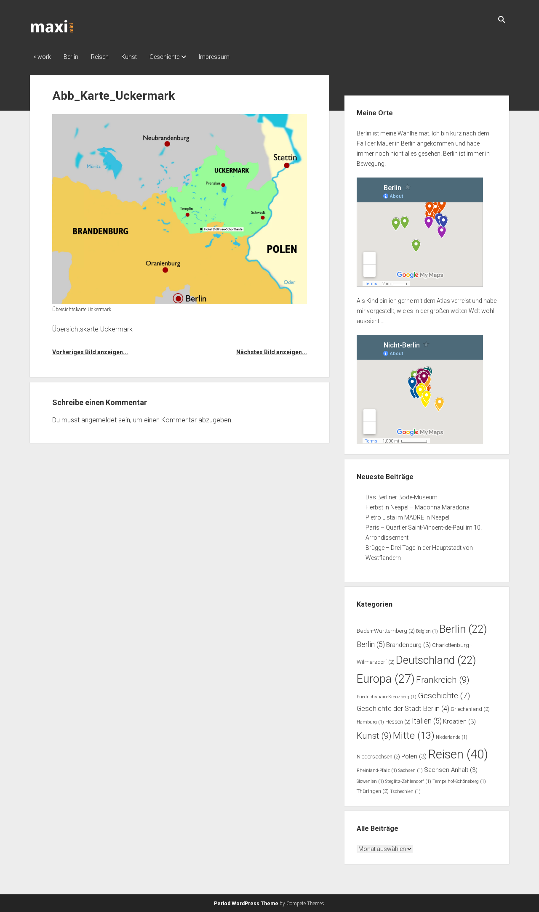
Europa (386, 679)
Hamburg (370, 722)
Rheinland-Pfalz (377, 770)
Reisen (100, 56)
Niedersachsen (378, 756)
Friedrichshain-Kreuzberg (386, 697)
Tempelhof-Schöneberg (459, 781)
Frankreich (443, 680)
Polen (414, 756)
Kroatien (459, 721)
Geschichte (164, 56)
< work (42, 56)
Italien (427, 721)
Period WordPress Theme (246, 904)
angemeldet (99, 420)
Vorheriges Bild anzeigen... (90, 352)
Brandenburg (408, 645)
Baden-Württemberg (386, 631)
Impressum (214, 56)
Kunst (129, 56)
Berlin (71, 56)
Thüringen (373, 791)
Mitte (414, 735)
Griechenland (470, 709)
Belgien (427, 631)
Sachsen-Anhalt (451, 770)
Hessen (398, 721)
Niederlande (451, 737)
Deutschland (436, 660)
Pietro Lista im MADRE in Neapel (407, 517)
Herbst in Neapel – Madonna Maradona (418, 507)
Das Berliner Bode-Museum (402, 497)
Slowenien (370, 781)
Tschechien (405, 791)
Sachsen (410, 770)
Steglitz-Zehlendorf (408, 781)
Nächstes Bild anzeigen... (271, 352)
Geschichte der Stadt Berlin (403, 709)
